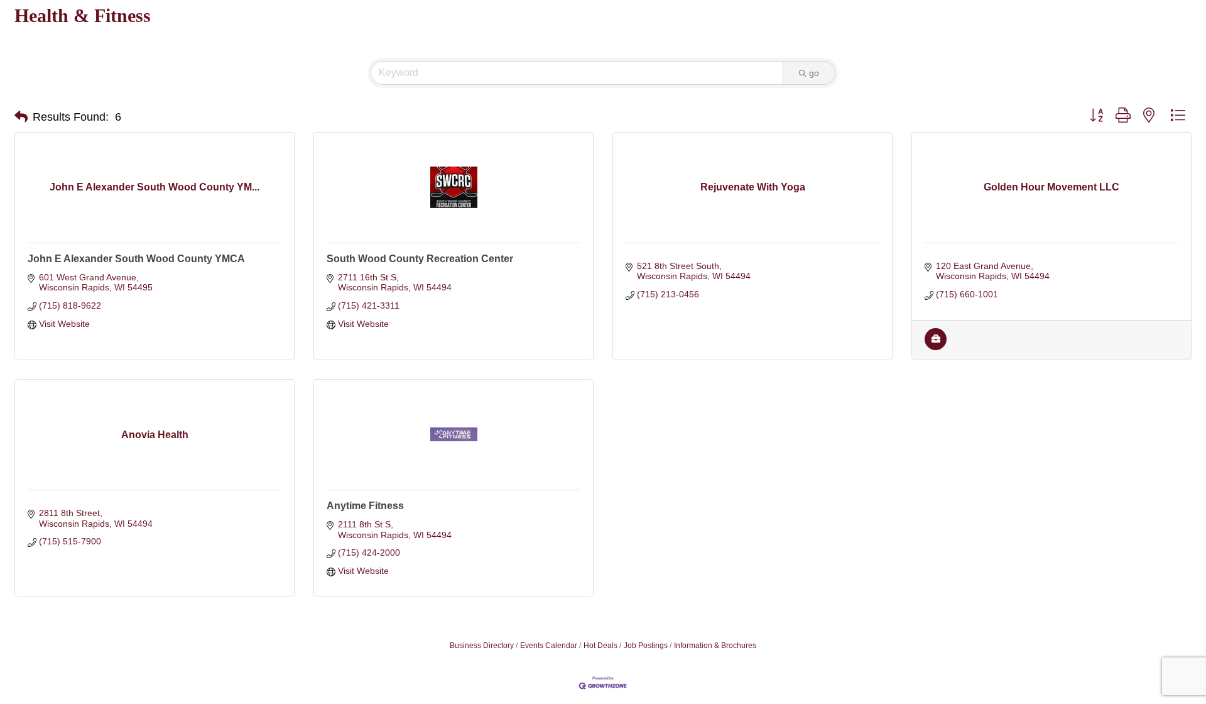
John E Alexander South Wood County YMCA (136, 258)
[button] (21, 117)
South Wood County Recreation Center (420, 258)
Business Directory (482, 645)
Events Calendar (548, 645)
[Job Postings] (936, 347)
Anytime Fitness (365, 505)
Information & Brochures (715, 645)
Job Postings (646, 645)
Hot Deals (600, 645)
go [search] (814, 73)
